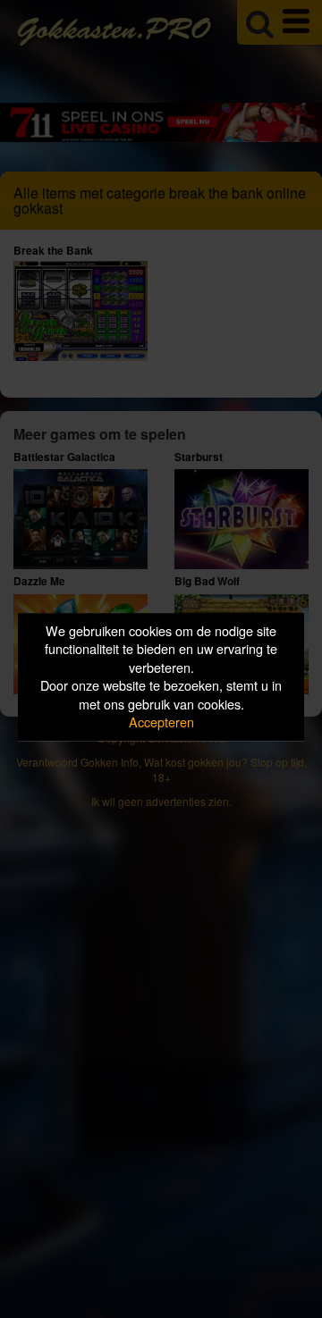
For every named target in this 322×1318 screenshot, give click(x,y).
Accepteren (161, 722)
